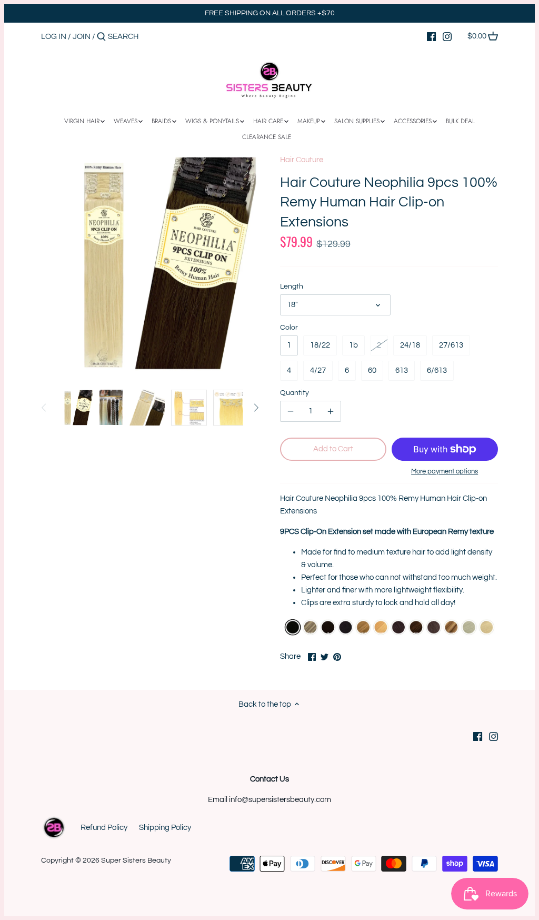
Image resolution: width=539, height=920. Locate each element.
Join (82, 37)
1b (353, 345)
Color (289, 327)
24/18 (410, 345)
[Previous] (44, 407)
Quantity (294, 393)
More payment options (444, 471)
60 (372, 370)
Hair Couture (301, 160)
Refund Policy (104, 828)
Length (291, 286)
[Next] (255, 407)
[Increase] (331, 411)
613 (401, 370)
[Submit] (101, 37)
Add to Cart (333, 449)
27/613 (451, 345)
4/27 (318, 370)
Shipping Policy (165, 828)
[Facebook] (431, 36)
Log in (53, 37)
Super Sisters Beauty (136, 860)
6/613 (437, 370)
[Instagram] (447, 36)
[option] (75, 407)
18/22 (320, 345)
